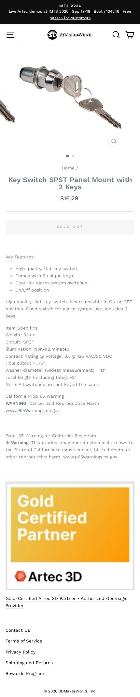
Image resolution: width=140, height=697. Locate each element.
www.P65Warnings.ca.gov (33, 410)
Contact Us (18, 630)
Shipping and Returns (29, 662)
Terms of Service (24, 640)
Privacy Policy (20, 651)
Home (68, 167)
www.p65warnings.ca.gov (90, 456)
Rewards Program (25, 673)
